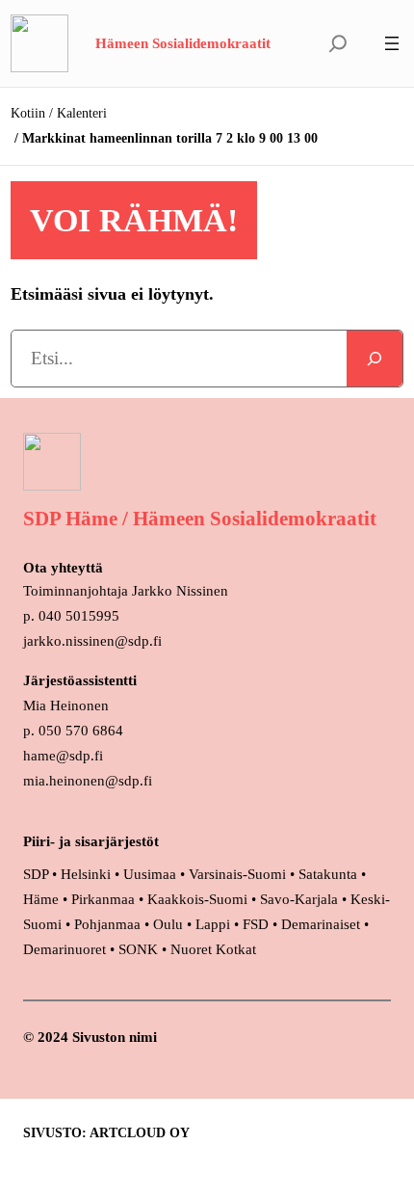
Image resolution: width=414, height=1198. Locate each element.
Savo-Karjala (299, 899)
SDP (35, 874)
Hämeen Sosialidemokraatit (183, 43)
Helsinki (88, 874)
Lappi (212, 924)
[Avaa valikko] (391, 43)
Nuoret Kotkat (213, 949)
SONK (138, 949)
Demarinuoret (64, 949)
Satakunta (327, 874)
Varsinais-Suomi (237, 874)
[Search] (374, 358)
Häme (43, 899)
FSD (256, 924)
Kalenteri (82, 113)
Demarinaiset (320, 924)
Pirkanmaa (103, 899)
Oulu (168, 924)
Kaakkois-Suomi (197, 899)
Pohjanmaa (109, 924)
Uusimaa (149, 874)
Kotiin (28, 113)
